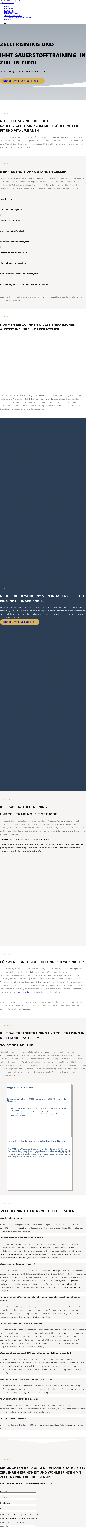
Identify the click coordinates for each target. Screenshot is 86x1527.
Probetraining (8, 10)
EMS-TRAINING (10, 12)
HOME (6, 6)
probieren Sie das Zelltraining (27, 992)
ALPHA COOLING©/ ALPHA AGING (18, 18)
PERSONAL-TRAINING (13, 14)
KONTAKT (8, 19)
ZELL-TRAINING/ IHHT (13, 16)
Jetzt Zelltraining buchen (18, 622)
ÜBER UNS (8, 8)
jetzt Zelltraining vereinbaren (20, 81)
